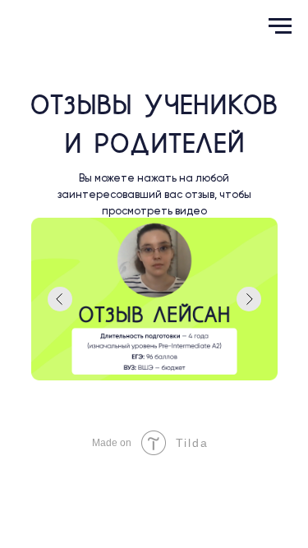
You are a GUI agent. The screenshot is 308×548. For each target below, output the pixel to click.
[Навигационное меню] (280, 26)
